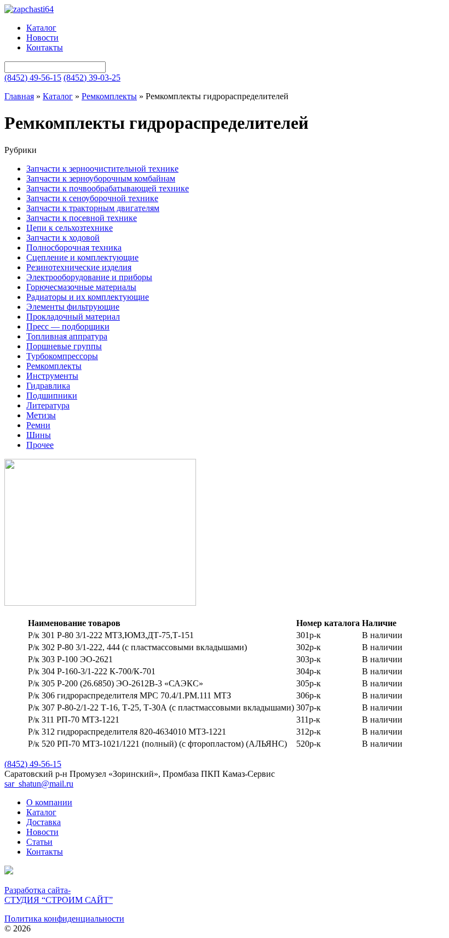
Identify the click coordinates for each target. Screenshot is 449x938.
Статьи (39, 841)
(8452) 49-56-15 (32, 77)
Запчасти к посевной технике (81, 218)
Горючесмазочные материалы (81, 287)
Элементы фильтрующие (72, 306)
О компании (49, 802)
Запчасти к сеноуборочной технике (92, 198)
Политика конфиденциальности (64, 918)
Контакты (44, 47)
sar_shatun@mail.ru (38, 783)
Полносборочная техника (74, 247)
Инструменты (52, 375)
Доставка (43, 822)
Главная (19, 96)
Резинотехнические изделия (78, 267)
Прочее (40, 445)
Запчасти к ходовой (63, 237)
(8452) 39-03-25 (92, 77)
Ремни (38, 425)
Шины (38, 435)
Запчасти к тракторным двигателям (92, 208)
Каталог (41, 27)
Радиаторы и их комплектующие (87, 297)
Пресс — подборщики (68, 326)
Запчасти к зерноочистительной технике (102, 168)
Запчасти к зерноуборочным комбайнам (100, 178)
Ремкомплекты (109, 96)
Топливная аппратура (66, 336)
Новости (42, 37)
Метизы (41, 415)
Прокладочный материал (73, 316)
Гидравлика (48, 385)
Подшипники (51, 395)
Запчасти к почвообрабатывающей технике (107, 188)
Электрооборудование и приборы (89, 277)
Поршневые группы (64, 346)
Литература (48, 405)
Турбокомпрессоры (62, 356)
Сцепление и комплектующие (82, 257)
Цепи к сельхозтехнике (69, 227)
